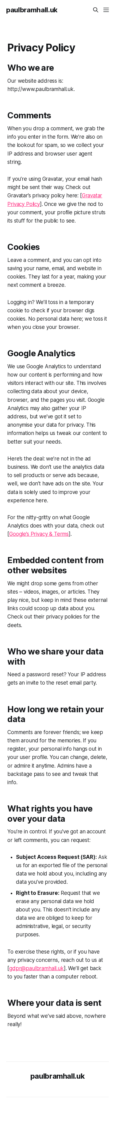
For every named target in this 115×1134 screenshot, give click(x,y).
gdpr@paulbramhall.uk (36, 968)
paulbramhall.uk (32, 9)
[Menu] (106, 10)
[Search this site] (96, 10)
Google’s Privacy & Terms (39, 534)
